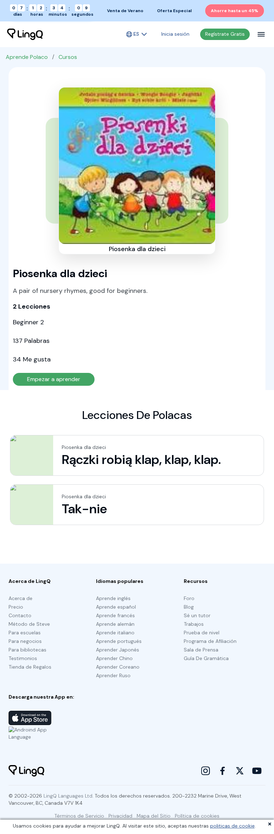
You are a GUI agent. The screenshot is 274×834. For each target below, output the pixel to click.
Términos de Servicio (79, 816)
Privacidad (120, 816)
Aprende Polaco (27, 57)
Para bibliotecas (27, 649)
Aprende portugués (119, 641)
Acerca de (20, 598)
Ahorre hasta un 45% (234, 11)
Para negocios (25, 641)
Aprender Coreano (117, 667)
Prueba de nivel (201, 632)
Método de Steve (29, 624)
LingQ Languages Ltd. (68, 796)
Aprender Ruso (113, 675)
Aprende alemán (115, 624)
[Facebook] (222, 770)
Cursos (68, 57)
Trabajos (194, 624)
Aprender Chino (114, 658)
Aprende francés (115, 615)
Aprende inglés (113, 598)
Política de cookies (197, 816)
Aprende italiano (115, 632)
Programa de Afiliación (210, 641)
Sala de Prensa (201, 649)
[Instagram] (205, 770)
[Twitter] (239, 770)
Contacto (20, 615)
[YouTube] (256, 770)
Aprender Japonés (117, 649)
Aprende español (116, 607)
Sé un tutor (197, 615)
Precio (16, 607)
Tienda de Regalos (30, 667)
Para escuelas (25, 632)
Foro (189, 598)
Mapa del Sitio (154, 816)
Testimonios (23, 658)
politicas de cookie (232, 826)
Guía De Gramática (206, 658)
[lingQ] (25, 34)
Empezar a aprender (53, 379)
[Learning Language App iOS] (30, 718)
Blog (189, 607)
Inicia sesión (175, 34)
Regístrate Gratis (225, 34)
